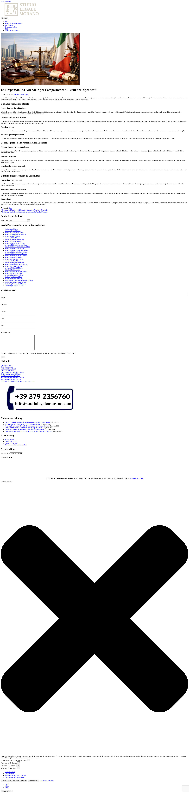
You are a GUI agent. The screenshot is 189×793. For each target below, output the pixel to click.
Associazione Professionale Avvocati (12, 377)
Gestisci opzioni (10, 772)
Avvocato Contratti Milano (13, 241)
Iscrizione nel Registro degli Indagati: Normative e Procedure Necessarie (24, 210)
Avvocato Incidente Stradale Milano (16, 264)
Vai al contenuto (6, 1)
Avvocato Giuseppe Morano (13, 23)
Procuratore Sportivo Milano (13, 278)
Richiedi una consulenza (12, 30)
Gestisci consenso (7, 791)
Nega (9, 780)
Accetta (4, 780)
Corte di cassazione (7, 367)
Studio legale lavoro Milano (13, 277)
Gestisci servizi (9, 773)
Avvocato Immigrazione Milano (15, 263)
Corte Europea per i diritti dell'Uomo (12, 372)
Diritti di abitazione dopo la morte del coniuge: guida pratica (23, 428)
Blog (6, 29)
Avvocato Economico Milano (14, 259)
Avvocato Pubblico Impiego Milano (16, 271)
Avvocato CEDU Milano (12, 236)
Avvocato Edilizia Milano (13, 261)
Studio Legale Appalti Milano (14, 286)
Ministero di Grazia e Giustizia (10, 376)
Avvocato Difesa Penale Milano (15, 243)
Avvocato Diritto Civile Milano (14, 248)
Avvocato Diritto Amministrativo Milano (17, 247)
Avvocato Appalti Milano (12, 231)
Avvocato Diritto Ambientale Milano (16, 245)
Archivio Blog (5, 453)
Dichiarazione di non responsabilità (16, 445)
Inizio (6, 22)
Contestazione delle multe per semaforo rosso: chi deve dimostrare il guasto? (28, 431)
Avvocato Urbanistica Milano (14, 275)
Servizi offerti (9, 25)
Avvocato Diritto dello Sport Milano (16, 252)
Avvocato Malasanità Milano (14, 268)
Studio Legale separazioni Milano (15, 284)
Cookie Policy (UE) (11, 441)
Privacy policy (9, 439)
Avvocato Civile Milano (12, 238)
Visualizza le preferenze (20, 780)
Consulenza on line (11, 27)
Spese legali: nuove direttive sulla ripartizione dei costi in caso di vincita (27, 426)
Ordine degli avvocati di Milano (11, 374)
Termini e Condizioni (11, 443)
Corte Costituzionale (7, 370)
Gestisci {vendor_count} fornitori (15, 775)
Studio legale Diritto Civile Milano (15, 282)
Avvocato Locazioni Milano (13, 266)
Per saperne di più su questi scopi (15, 777)
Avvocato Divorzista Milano (13, 257)
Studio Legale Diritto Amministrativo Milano (19, 280)
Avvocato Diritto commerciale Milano (16, 250)
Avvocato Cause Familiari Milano (15, 234)
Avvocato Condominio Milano (14, 240)
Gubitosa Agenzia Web (136, 478)
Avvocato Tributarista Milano (14, 273)
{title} (7, 784)
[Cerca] (28, 220)
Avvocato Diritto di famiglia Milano (16, 255)
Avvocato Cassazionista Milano (14, 232)
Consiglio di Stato (6, 365)
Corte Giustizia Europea (8, 369)
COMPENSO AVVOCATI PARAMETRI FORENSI (18, 381)
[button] (94, 619)
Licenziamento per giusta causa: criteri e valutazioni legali (22, 424)
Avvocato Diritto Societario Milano (16, 254)
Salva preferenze (33, 780)
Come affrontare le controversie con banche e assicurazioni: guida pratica (27, 422)
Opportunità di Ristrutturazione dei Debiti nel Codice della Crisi (24, 429)
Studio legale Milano (11, 229)
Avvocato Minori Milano (12, 270)
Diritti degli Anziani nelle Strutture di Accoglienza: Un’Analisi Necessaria (25, 212)
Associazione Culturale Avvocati (11, 379)
